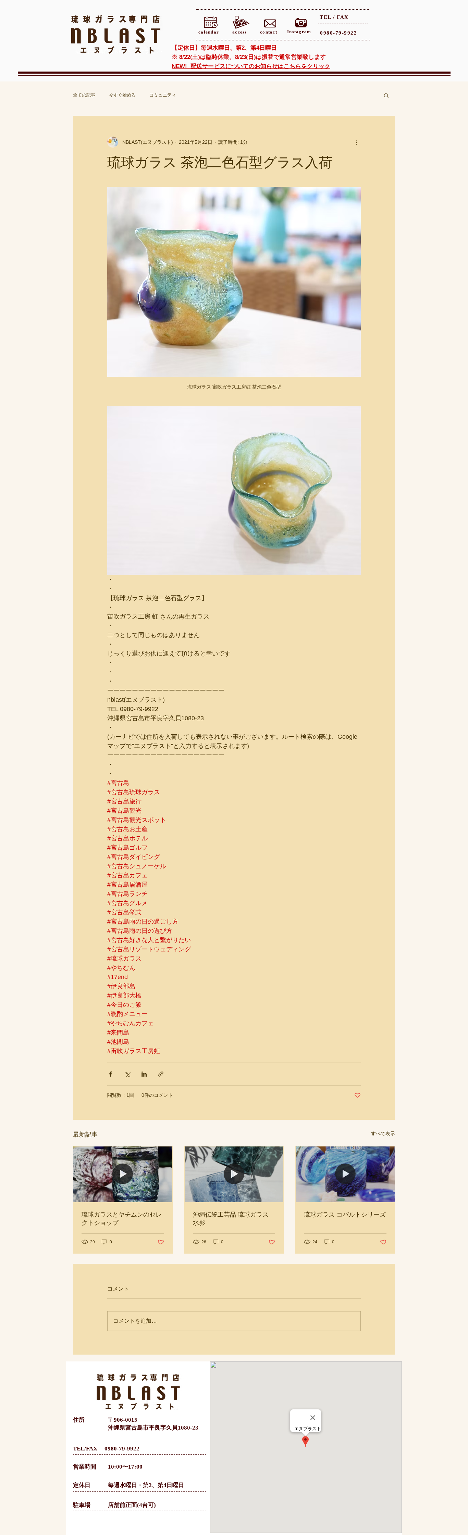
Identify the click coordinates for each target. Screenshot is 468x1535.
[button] (386, 95)
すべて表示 (383, 1133)
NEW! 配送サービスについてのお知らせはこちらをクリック (251, 66)
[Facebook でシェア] (110, 1074)
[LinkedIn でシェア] (144, 1074)
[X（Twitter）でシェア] (127, 1074)
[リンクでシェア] (161, 1074)
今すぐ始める (122, 95)
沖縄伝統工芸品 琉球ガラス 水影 (231, 1218)
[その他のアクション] (357, 142)
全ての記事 (84, 95)
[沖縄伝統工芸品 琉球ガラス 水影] (234, 1174)
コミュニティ (162, 95)
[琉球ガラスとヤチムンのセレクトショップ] (122, 1174)
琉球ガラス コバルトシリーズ (345, 1214)
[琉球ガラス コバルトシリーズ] (345, 1174)
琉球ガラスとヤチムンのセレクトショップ (122, 1218)
